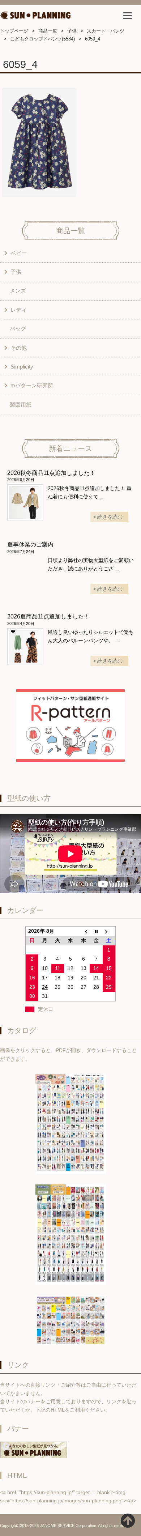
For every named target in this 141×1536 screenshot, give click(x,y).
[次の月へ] (109, 931)
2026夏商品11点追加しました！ (48, 616)
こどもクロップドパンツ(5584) (42, 39)
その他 (18, 348)
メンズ (18, 291)
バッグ (18, 329)
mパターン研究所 (31, 385)
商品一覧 (47, 31)
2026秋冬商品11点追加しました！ (51, 473)
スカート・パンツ (105, 31)
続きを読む (110, 517)
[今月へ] (96, 931)
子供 (72, 31)
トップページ (14, 31)
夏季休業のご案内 (30, 544)
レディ (18, 310)
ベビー (18, 253)
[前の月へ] (83, 931)
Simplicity (21, 366)
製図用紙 (20, 404)
